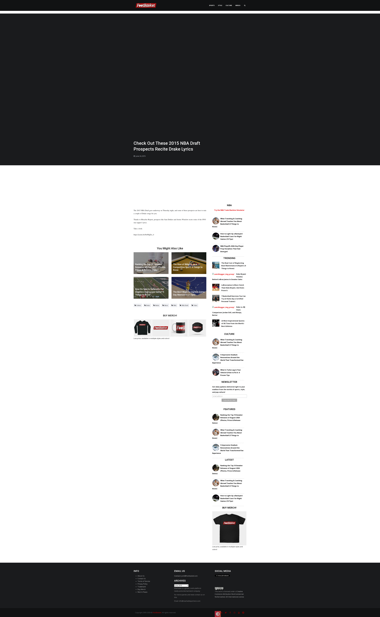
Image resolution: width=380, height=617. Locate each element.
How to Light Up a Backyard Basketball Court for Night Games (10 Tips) (231, 236)
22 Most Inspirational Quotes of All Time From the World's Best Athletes (232, 323)
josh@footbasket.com (189, 576)
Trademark (142, 587)
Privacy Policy (142, 584)
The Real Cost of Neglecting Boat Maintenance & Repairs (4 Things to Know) (233, 265)
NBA (174, 305)
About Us (141, 576)
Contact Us (142, 578)
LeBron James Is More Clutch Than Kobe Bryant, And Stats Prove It (232, 287)
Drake (148, 305)
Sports (212, 5)
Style (220, 5)
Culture (229, 5)
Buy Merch (142, 589)
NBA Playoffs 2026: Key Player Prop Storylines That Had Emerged (232, 249)
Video (195, 305)
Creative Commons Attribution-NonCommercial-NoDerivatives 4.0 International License (229, 594)
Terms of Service (144, 581)
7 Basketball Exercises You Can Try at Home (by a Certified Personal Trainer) (233, 299)
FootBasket (157, 612)
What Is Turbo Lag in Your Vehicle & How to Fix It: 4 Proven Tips (230, 372)
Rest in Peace (142, 592)
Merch (237, 5)
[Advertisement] (190, 180)
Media (157, 305)
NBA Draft (185, 305)
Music (166, 305)
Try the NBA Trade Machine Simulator (229, 210)
